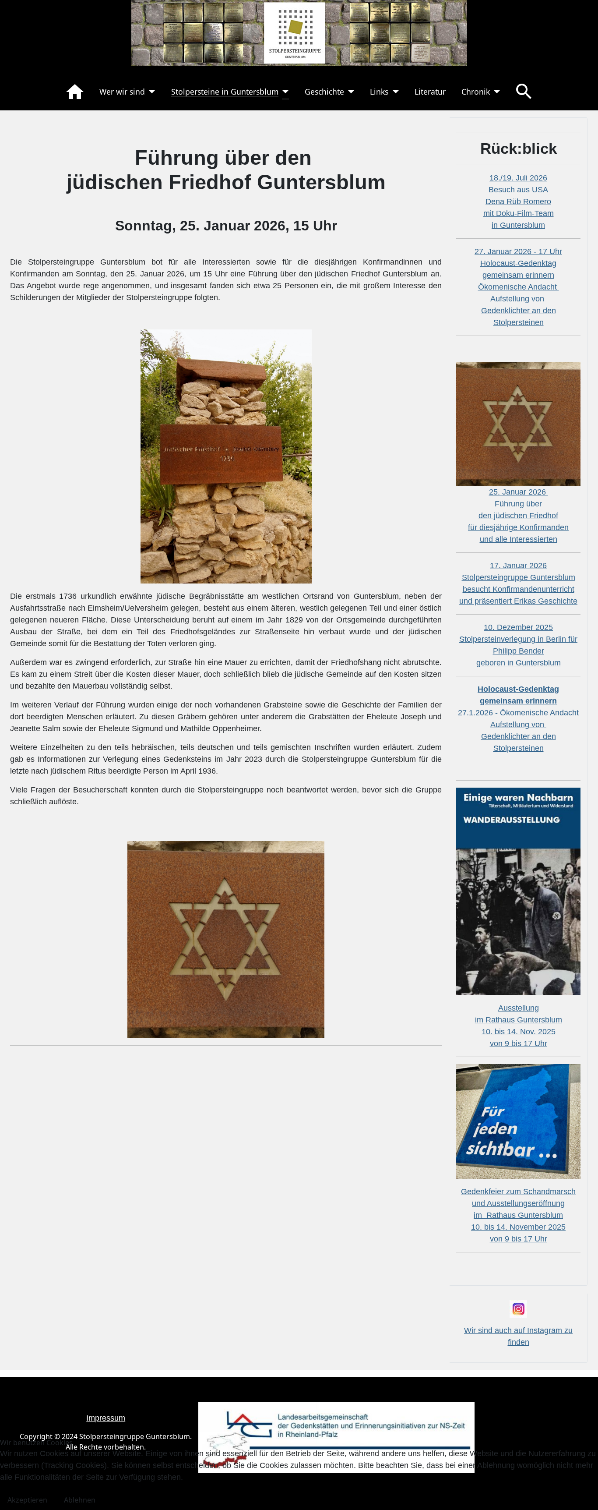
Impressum (105, 1418)
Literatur (430, 91)
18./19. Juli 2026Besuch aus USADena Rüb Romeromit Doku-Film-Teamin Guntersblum (518, 201)
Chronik (475, 91)
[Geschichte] (349, 91)
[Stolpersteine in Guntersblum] (283, 91)
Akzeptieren (27, 1500)
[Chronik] (495, 91)
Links (379, 91)
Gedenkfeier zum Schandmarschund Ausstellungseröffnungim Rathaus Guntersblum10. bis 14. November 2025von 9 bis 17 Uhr (518, 1215)
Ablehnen (79, 1500)
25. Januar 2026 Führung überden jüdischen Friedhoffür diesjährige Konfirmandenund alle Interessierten (518, 516)
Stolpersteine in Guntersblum (224, 91)
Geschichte (324, 91)
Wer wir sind (122, 91)
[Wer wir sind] (150, 91)
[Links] (393, 91)
